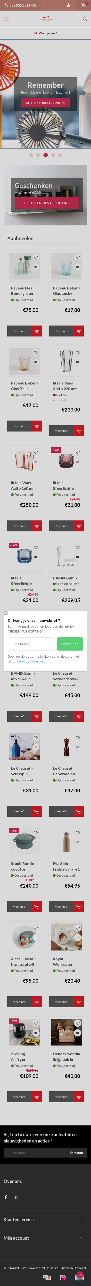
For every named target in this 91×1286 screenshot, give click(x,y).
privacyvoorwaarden (28, 661)
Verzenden (70, 644)
